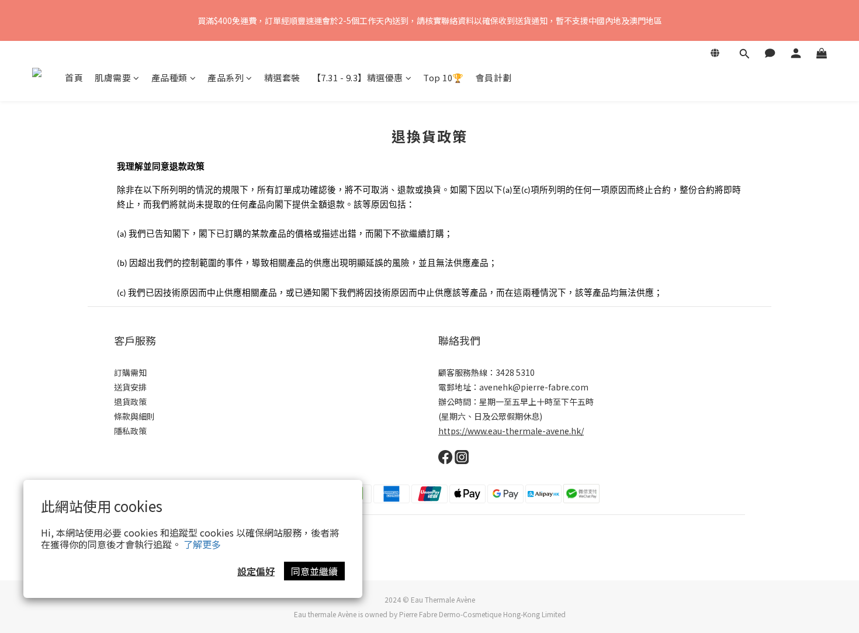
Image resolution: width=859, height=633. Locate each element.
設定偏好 (256, 571)
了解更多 (202, 544)
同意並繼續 (314, 571)
